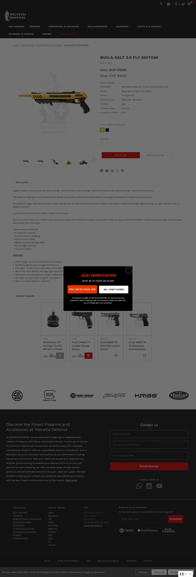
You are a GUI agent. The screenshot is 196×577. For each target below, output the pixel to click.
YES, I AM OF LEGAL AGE (82, 289)
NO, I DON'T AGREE (114, 289)
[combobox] (185, 574)
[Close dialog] (128, 270)
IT (186, 574)
